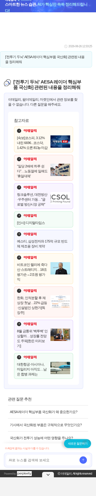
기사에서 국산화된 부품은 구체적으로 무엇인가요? (46, 425)
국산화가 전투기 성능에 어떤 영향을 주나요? (41, 438)
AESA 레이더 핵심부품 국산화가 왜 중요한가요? (43, 412)
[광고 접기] (48, 474)
